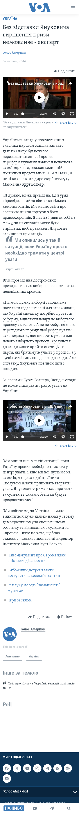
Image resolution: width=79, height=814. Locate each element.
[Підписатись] (7, 778)
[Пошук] (68, 808)
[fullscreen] (72, 113)
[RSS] (57, 768)
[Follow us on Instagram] (37, 768)
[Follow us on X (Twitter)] (17, 768)
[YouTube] (34, 808)
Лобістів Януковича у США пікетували (42, 406)
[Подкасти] (68, 768)
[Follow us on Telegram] (47, 768)
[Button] (65, 71)
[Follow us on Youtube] (27, 768)
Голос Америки (14, 52)
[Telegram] (52, 808)
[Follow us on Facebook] (7, 768)
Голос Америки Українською (33, 412)
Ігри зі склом (20, 601)
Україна (10, 19)
